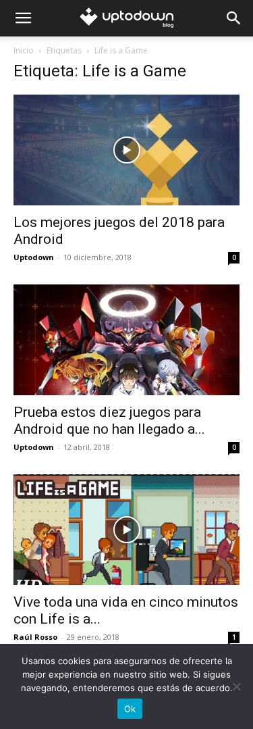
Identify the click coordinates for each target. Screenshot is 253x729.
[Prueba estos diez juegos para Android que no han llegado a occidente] (126, 339)
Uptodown (33, 257)
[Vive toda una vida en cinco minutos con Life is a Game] (126, 529)
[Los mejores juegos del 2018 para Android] (126, 150)
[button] (23, 18)
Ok (130, 708)
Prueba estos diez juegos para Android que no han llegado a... (109, 420)
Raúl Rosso (35, 637)
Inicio (23, 50)
